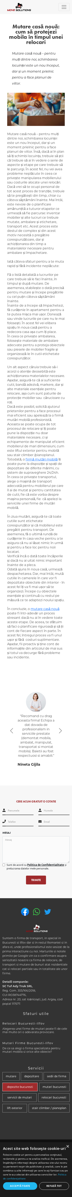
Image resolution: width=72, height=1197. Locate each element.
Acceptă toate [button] (20, 1186)
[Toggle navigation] (64, 7)
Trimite (36, 880)
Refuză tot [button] (54, 1186)
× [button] (67, 1146)
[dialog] (36, 1169)
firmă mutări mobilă (42, 459)
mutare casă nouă (45, 609)
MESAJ (6, 832)
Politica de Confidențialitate (45, 865)
